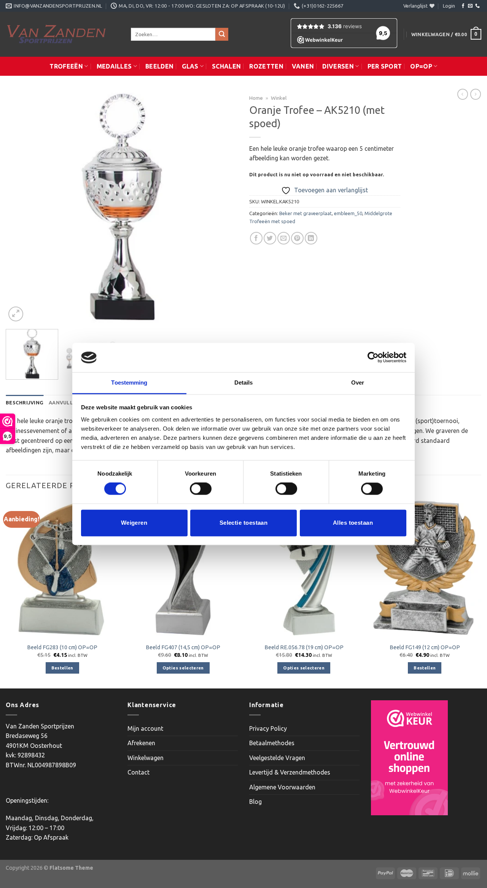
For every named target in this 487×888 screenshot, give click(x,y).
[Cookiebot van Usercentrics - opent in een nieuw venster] (373, 357)
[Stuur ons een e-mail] (470, 6)
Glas (190, 66)
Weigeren (134, 522)
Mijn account (145, 728)
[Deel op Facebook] (256, 238)
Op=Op (421, 66)
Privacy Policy (268, 728)
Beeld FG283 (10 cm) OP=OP (62, 647)
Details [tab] (243, 382)
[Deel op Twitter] (270, 238)
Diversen (338, 66)
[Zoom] (15, 314)
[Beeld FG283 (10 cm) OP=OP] (62, 568)
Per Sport (385, 66)
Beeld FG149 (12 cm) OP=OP (425, 647)
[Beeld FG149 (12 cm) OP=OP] (424, 568)
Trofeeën (66, 66)
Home (256, 98)
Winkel (278, 98)
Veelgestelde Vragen (277, 757)
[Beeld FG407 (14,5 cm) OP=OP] (183, 568)
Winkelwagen (145, 757)
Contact (138, 772)
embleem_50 (348, 213)
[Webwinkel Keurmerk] (409, 757)
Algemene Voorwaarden (282, 787)
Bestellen (62, 667)
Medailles (114, 66)
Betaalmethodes (271, 742)
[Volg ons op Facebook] (463, 6)
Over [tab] (357, 382)
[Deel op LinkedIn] (311, 238)
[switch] (201, 489)
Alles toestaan (353, 522)
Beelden (159, 66)
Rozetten (266, 66)
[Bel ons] (477, 6)
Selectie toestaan (244, 522)
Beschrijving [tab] (24, 402)
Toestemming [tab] (129, 382)
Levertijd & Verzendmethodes (289, 772)
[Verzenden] (221, 34)
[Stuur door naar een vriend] (283, 238)
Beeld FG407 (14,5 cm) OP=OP (183, 647)
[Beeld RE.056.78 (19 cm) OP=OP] (304, 568)
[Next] (224, 207)
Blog (255, 801)
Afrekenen (141, 742)
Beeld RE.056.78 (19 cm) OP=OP (304, 647)
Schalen (226, 66)
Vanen (303, 66)
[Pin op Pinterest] (297, 238)
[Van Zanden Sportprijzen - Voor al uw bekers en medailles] (62, 34)
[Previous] (20, 207)
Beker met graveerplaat (305, 213)
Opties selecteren (183, 667)
